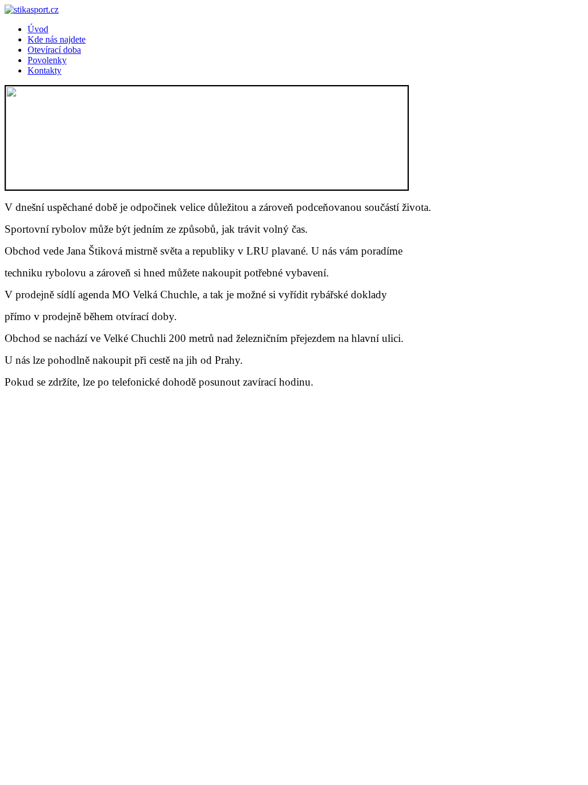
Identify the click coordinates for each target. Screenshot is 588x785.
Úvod (38, 29)
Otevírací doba (54, 50)
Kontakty (44, 70)
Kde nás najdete (57, 39)
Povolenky (47, 60)
